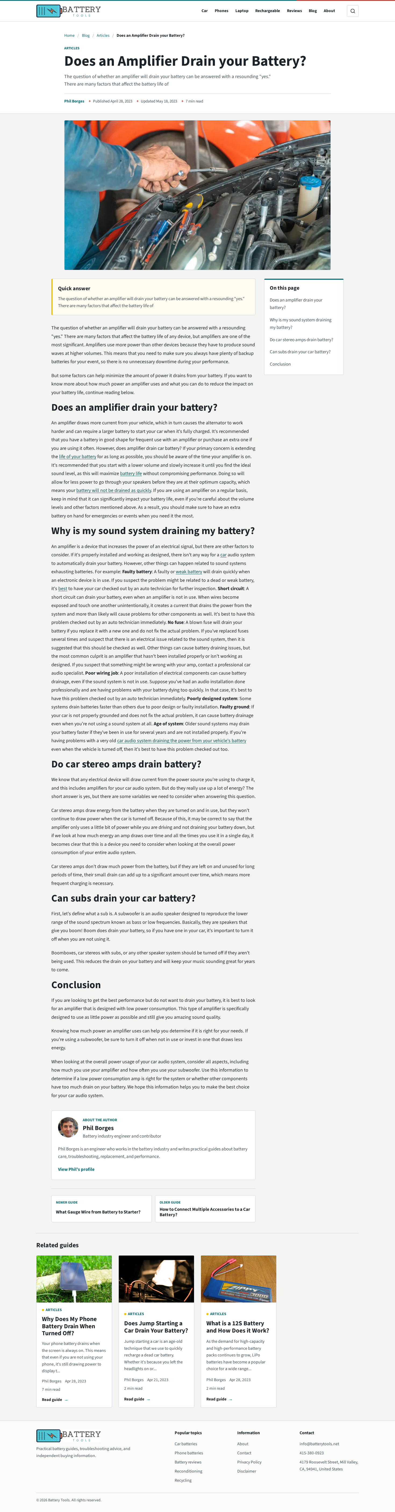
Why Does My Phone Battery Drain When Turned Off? (69, 1326)
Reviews (294, 11)
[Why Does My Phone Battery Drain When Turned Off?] (74, 1279)
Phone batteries (189, 1453)
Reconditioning (188, 1471)
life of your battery (77, 456)
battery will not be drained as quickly (113, 490)
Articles (103, 35)
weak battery (189, 571)
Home (69, 35)
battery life (131, 473)
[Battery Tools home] (68, 11)
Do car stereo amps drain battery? (301, 340)
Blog (313, 11)
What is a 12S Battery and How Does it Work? (237, 1327)
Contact (244, 1453)
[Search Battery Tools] (353, 11)
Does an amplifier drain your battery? (296, 304)
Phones (221, 11)
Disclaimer (246, 1471)
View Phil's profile (76, 1169)
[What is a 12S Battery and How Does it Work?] (238, 1279)
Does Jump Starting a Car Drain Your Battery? (156, 1327)
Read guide (52, 1399)
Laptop (242, 11)
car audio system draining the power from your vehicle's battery (181, 740)
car (223, 554)
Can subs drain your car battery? (300, 352)
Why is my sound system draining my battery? (301, 324)
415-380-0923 (312, 1453)
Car (205, 11)
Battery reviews (188, 1462)
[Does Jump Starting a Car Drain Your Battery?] (156, 1279)
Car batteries (186, 1444)
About (329, 11)
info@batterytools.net (319, 1444)
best (62, 588)
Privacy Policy (249, 1462)
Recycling (183, 1480)
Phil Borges (74, 101)
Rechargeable (267, 11)
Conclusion (280, 364)
